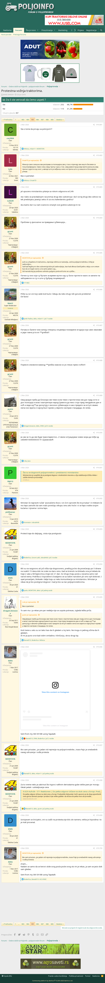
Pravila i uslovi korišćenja (57, 976)
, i (34, 149)
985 (32, 119)
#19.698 (99, 780)
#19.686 (99, 289)
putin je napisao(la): (29, 615)
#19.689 (99, 395)
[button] (38, 30)
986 (37, 119)
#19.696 (99, 647)
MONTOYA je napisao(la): (31, 258)
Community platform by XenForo (52, 981)
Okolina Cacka (13, 591)
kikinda (15, 150)
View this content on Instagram (55, 726)
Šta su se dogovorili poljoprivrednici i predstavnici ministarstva (50, 472)
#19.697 (99, 745)
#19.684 (99, 218)
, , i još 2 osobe (40, 738)
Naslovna (7, 30)
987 (42, 119)
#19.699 (99, 815)
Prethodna (8, 119)
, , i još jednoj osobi (38, 590)
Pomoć (87, 976)
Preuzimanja (46, 30)
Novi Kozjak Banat (11, 627)
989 (52, 119)
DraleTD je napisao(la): (30, 160)
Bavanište (14, 523)
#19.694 (99, 564)
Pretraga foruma (19, 34)
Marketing (62, 30)
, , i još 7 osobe (38, 319)
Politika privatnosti (76, 976)
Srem (16, 180)
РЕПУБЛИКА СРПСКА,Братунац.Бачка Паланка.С (10, 425)
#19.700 (99, 848)
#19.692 (99, 498)
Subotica (15, 212)
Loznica (15, 672)
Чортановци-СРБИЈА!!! (13, 246)
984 (27, 119)
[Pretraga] (101, 30)
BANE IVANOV (8, 94)
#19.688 (99, 360)
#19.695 (99, 597)
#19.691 (99, 468)
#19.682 (99, 155)
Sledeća (59, 119)
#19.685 (99, 253)
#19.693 (99, 529)
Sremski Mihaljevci (11, 319)
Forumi (18, 30)
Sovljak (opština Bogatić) (12, 557)
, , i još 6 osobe (38, 426)
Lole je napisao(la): (29, 602)
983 (23, 119)
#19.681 (99, 125)
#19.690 (99, 433)
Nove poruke (6, 34)
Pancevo (15, 493)
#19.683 (99, 187)
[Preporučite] (94, 124)
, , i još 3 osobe (40, 557)
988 (47, 119)
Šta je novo (31, 30)
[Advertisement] (52, 902)
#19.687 (99, 325)
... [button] (18, 119)
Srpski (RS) (7, 976)
